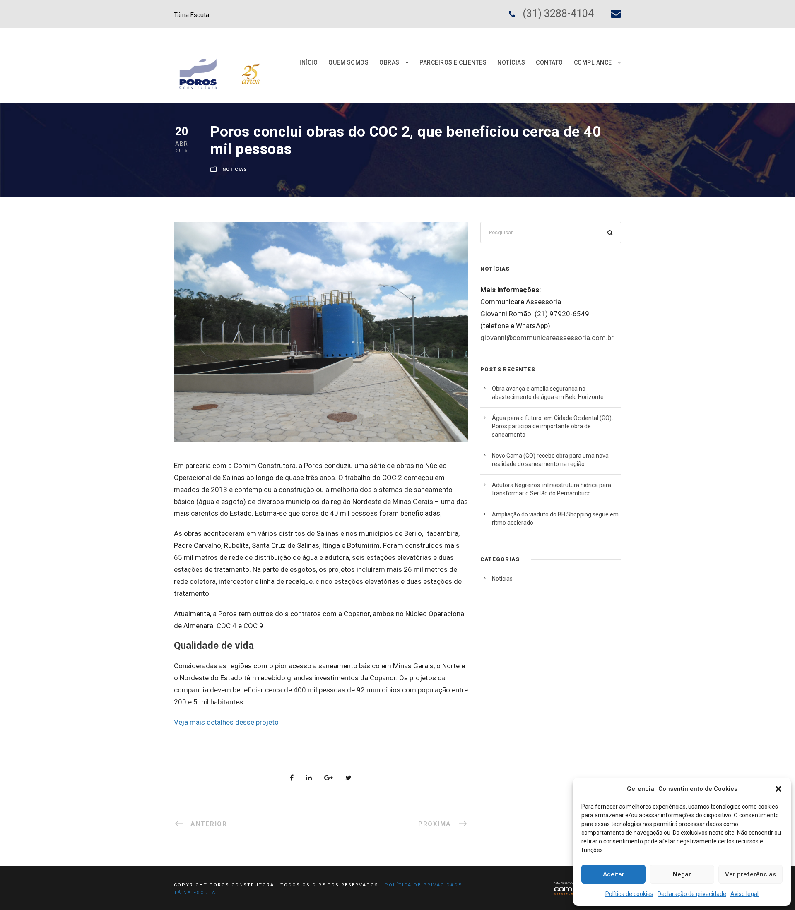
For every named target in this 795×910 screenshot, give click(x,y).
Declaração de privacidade (692, 894)
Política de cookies (629, 894)
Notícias (511, 62)
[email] (616, 13)
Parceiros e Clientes (453, 62)
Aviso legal (744, 894)
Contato (549, 62)
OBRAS (389, 62)
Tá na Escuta (191, 15)
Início (308, 62)
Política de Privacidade (423, 885)
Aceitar (613, 874)
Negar (682, 874)
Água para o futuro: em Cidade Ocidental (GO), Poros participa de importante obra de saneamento (552, 426)
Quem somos (348, 62)
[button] (778, 789)
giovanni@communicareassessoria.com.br (547, 338)
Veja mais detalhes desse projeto (226, 722)
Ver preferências (750, 874)
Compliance (593, 62)
